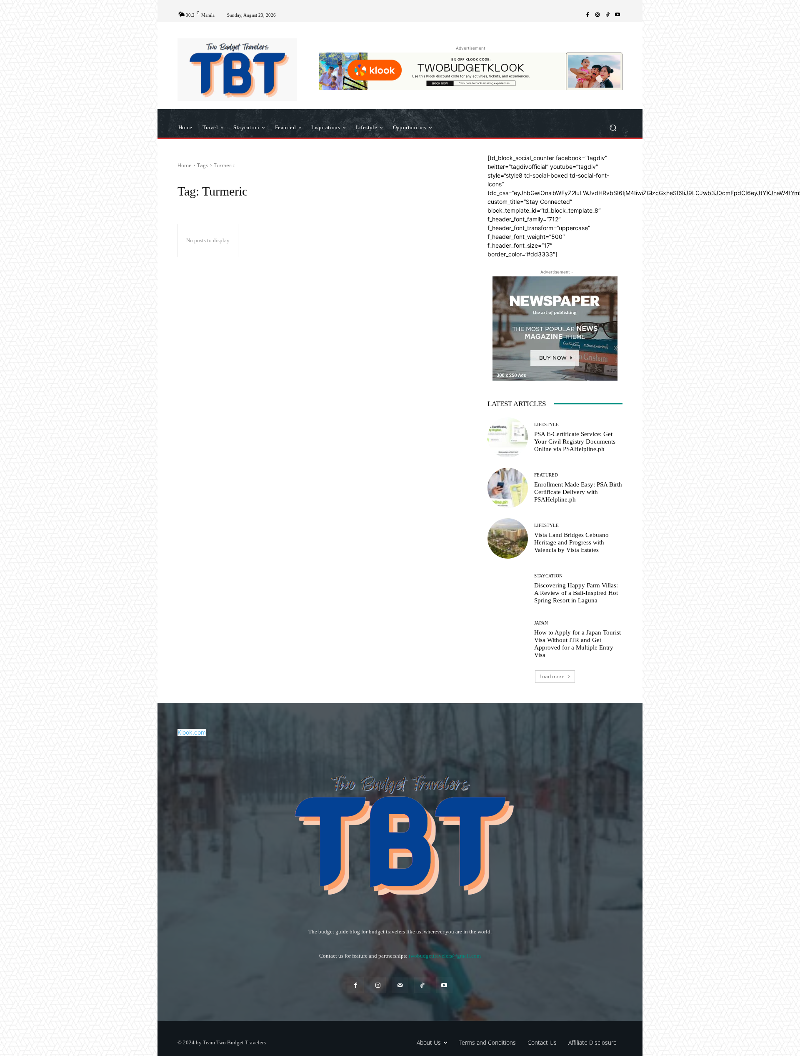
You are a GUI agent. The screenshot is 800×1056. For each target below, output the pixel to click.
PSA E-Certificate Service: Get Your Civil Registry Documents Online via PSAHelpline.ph (574, 441)
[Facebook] (587, 15)
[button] (612, 127)
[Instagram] (597, 15)
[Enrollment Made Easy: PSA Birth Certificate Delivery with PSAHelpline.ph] (508, 488)
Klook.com (192, 732)
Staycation (548, 576)
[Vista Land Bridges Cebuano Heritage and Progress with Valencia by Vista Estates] (508, 538)
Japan (541, 623)
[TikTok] (607, 15)
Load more (552, 676)
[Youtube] (617, 15)
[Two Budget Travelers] (237, 69)
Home (185, 165)
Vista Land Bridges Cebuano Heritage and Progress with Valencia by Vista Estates (571, 542)
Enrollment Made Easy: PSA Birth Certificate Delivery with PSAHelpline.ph (578, 492)
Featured (546, 475)
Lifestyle (546, 424)
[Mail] (400, 985)
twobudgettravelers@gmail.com (445, 956)
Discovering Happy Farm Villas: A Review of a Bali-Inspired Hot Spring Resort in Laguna (576, 593)
